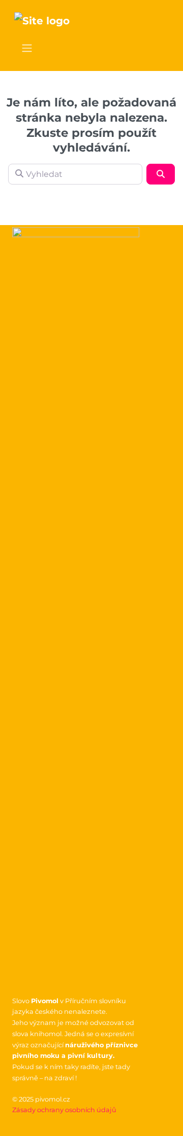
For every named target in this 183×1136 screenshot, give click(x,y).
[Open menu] (27, 48)
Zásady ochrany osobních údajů (64, 1110)
